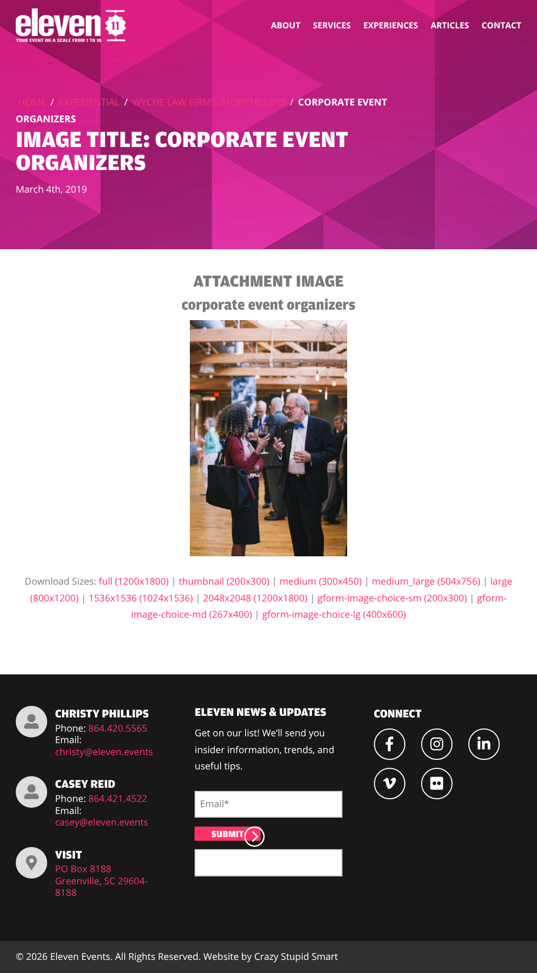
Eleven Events (80, 956)
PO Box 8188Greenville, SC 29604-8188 (101, 881)
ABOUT (285, 25)
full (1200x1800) (133, 581)
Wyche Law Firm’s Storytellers (208, 102)
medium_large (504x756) (426, 581)
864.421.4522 (117, 799)
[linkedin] (484, 744)
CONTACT (501, 25)
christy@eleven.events (104, 752)
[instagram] (437, 744)
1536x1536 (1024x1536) (141, 598)
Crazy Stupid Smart (296, 956)
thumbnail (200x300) (224, 581)
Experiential (89, 102)
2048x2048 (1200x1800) (255, 598)
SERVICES (332, 25)
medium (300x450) (321, 581)
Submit (227, 834)
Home (32, 102)
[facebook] (389, 744)
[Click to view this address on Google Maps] (31, 863)
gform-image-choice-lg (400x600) (334, 614)
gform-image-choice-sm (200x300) (392, 598)
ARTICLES (450, 25)
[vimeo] (389, 783)
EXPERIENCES (390, 25)
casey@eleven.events (101, 823)
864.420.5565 (117, 729)
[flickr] (437, 783)
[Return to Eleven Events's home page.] (72, 25)
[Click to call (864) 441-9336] (31, 721)
